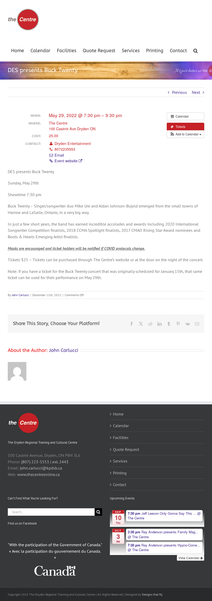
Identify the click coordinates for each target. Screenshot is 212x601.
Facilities (120, 437)
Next (196, 92)
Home (118, 414)
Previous (179, 92)
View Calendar (189, 558)
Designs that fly (152, 594)
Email (59, 155)
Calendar (121, 425)
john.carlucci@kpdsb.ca (41, 468)
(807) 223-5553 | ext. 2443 (45, 461)
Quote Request (126, 449)
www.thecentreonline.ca (38, 474)
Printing (120, 472)
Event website (66, 160)
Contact (119, 484)
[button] (195, 50)
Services (120, 461)
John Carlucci (20, 295)
